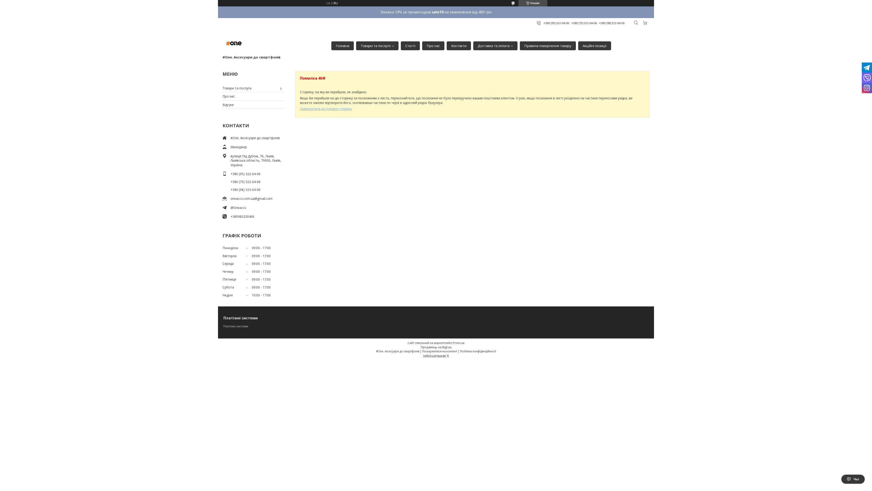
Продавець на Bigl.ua (436, 347)
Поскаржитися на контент (439, 351)
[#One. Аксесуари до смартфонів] (234, 43)
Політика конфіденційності (478, 351)
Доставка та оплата (494, 45)
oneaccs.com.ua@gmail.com (251, 198)
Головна (342, 45)
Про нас (433, 45)
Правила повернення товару (547, 45)
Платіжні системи (235, 326)
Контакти (458, 45)
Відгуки (228, 105)
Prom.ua (458, 343)
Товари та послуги (376, 45)
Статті (410, 45)
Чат (856, 479)
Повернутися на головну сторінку (326, 109)
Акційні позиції (595, 45)
